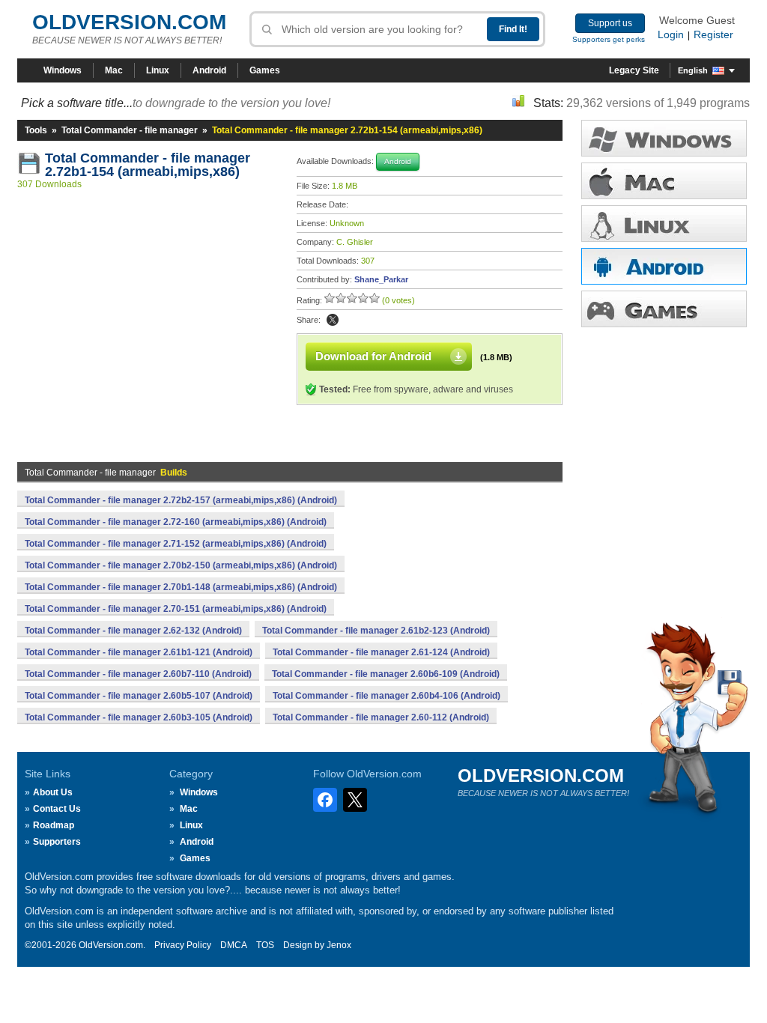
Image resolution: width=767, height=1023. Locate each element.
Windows (62, 70)
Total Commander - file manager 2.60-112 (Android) (381, 717)
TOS (265, 945)
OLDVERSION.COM (129, 22)
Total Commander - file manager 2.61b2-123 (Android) (376, 630)
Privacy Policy (182, 945)
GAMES (664, 309)
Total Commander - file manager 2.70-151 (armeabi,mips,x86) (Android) (176, 609)
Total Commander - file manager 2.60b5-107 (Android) (138, 695)
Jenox (339, 945)
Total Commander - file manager (129, 130)
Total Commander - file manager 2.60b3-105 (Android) (138, 717)
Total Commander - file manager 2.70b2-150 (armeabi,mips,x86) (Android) (181, 565)
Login (671, 34)
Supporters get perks (608, 39)
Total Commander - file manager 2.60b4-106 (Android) (386, 695)
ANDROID (664, 266)
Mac (114, 70)
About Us (53, 792)
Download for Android (373, 356)
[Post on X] (333, 320)
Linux (157, 70)
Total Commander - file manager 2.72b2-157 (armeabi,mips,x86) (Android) (181, 500)
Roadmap (53, 825)
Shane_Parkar (381, 279)
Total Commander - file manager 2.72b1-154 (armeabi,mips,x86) (149, 165)
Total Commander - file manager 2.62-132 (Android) (133, 630)
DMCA (233, 945)
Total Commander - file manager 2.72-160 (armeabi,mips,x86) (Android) (176, 522)
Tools (36, 130)
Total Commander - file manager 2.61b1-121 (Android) (138, 652)
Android (209, 70)
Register (713, 34)
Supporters (57, 842)
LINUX (664, 223)
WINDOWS (664, 138)
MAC (664, 181)
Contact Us (57, 809)
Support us (610, 23)
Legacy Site (634, 70)
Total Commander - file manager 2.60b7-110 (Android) (138, 674)
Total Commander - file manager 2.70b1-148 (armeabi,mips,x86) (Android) (181, 587)
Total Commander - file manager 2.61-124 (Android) (381, 652)
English (693, 70)
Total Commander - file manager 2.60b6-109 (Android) (386, 674)
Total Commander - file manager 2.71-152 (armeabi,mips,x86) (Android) (176, 543)
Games (264, 70)
